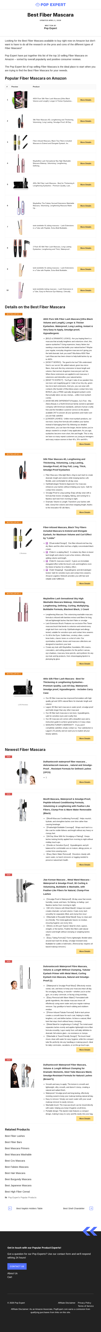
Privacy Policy (84, 1303)
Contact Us (17, 1266)
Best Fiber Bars (13, 1142)
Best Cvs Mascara (15, 1160)
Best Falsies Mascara (16, 1167)
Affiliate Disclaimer (66, 1303)
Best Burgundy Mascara (18, 1179)
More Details (85, 100)
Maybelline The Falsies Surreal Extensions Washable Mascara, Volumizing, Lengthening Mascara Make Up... (53, 205)
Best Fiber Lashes (15, 1136)
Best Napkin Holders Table (29, 1208)
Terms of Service (86, 1306)
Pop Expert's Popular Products (22, 1197)
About (10, 1273)
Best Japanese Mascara (18, 1185)
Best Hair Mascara (15, 1173)
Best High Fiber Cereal (17, 1191)
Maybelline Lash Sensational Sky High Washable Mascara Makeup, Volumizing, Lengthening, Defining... (52, 163)
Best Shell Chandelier (73, 1208)
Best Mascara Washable (18, 1154)
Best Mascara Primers (17, 1148)
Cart (9, 1277)
